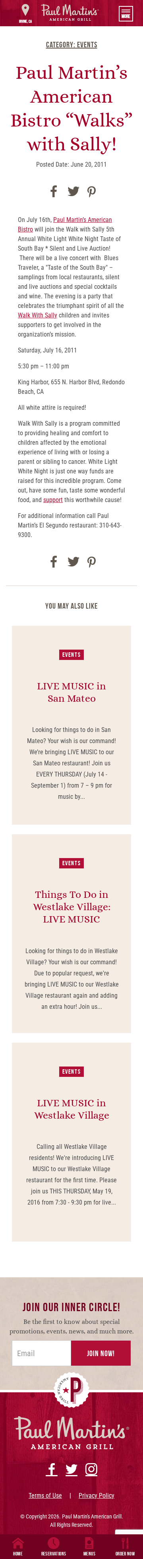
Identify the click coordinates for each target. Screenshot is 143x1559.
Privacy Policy (96, 1495)
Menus (89, 1554)
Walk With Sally (37, 315)
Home (18, 1554)
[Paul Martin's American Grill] (70, 12)
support (53, 500)
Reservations (53, 1554)
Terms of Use (45, 1495)
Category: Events (71, 45)
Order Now (125, 1554)
